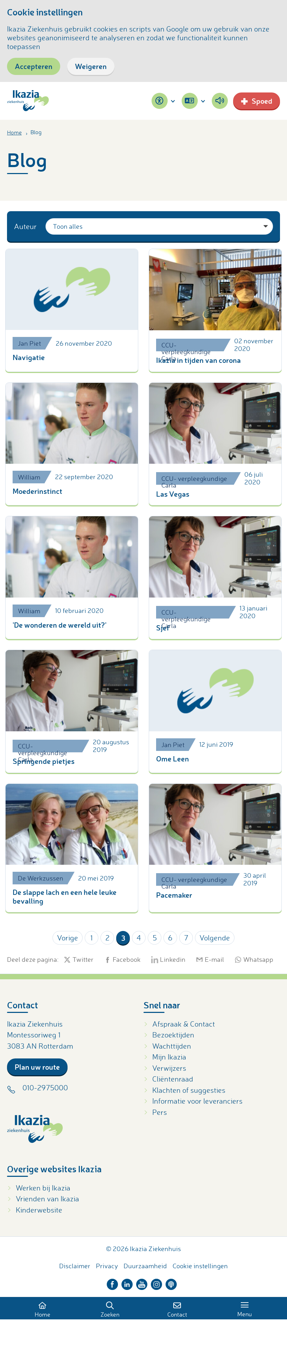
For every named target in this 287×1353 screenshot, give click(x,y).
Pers (159, 1112)
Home (14, 132)
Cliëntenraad (172, 1078)
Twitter (82, 959)
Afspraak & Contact (183, 1023)
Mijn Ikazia (169, 1056)
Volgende (215, 937)
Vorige (67, 937)
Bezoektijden (173, 1034)
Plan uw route (37, 1066)
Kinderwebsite (39, 1209)
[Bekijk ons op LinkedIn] (127, 1282)
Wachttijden (171, 1045)
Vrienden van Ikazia (47, 1198)
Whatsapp (258, 959)
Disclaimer (74, 1266)
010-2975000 (45, 1087)
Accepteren (33, 66)
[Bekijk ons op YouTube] (141, 1282)
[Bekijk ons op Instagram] (156, 1282)
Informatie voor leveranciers (197, 1100)
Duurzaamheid (145, 1266)
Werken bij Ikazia (43, 1187)
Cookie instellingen (200, 1266)
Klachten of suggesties (188, 1090)
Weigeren (91, 66)
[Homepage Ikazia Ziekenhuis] (28, 100)
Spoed (262, 100)
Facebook (127, 959)
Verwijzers (169, 1067)
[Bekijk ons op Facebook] (112, 1282)
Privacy (107, 1266)
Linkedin (173, 959)
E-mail (214, 959)
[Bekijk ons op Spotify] (171, 1282)
